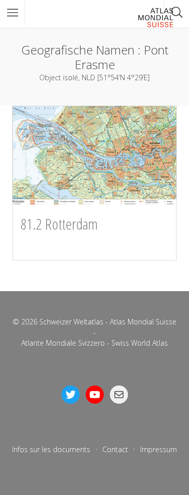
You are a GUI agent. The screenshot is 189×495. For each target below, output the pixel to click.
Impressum (158, 449)
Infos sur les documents (51, 449)
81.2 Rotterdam (59, 223)
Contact (115, 449)
